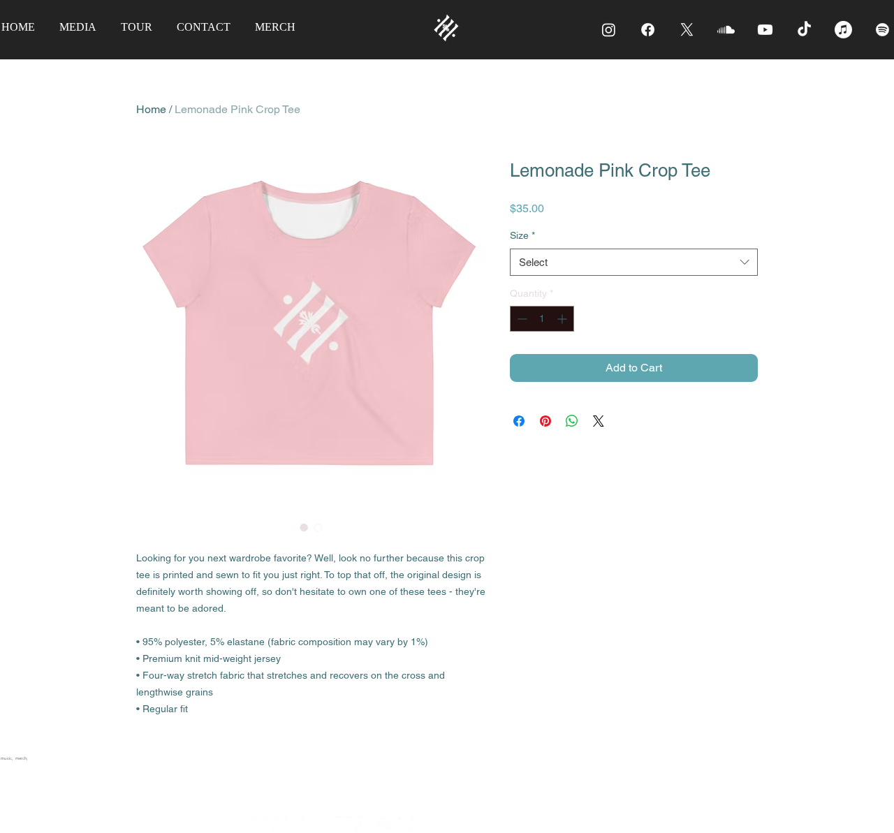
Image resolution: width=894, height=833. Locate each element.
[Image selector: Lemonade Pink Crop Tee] (304, 527)
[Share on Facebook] (519, 421)
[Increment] (563, 319)
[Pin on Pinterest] (545, 421)
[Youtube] (765, 29)
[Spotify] (882, 29)
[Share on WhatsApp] (572, 421)
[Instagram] (608, 29)
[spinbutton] (542, 319)
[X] (687, 29)
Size (522, 235)
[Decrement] (520, 319)
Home (151, 109)
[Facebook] (648, 29)
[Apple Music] (843, 29)
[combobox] (634, 262)
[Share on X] (598, 421)
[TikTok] (804, 29)
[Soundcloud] (726, 29)
